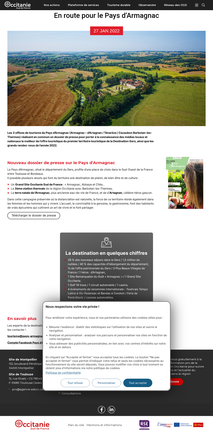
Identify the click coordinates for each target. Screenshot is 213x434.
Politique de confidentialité (63, 372)
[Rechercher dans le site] (203, 5)
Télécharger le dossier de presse (33, 215)
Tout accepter (138, 383)
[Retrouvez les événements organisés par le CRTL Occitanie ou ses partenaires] (196, 5)
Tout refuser (75, 383)
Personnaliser (106, 383)
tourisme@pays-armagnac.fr (27, 336)
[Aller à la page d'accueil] (18, 5)
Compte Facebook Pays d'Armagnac (31, 342)
